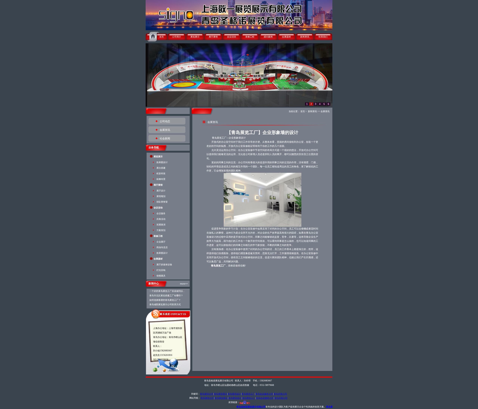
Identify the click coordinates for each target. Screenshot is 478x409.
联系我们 (323, 36)
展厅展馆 (213, 36)
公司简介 (176, 36)
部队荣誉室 (162, 202)
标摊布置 (160, 179)
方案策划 (160, 230)
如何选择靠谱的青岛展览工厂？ (165, 300)
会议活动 (231, 36)
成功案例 (268, 36)
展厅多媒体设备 (164, 264)
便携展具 (160, 275)
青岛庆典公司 (280, 394)
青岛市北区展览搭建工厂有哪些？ (166, 295)
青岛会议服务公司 (264, 394)
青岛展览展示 (220, 394)
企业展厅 (160, 242)
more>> (184, 283)
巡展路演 (160, 224)
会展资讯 (165, 130)
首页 (161, 36)
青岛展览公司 (206, 394)
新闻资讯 (304, 36)
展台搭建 (160, 168)
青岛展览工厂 (248, 394)
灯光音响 (160, 270)
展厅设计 (160, 190)
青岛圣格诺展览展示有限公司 (230, 406)
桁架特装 (160, 173)
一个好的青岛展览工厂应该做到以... (167, 291)
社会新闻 (165, 138)
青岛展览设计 (234, 394)
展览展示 (194, 36)
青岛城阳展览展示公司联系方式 (165, 304)
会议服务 (160, 213)
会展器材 (286, 36)
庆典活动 (160, 219)
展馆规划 (160, 196)
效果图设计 (162, 162)
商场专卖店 (162, 247)
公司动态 (165, 121)
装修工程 (249, 36)
